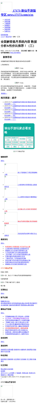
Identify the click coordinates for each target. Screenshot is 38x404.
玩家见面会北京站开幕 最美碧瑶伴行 (17, 262)
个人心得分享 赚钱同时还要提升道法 (17, 324)
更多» (2, 161)
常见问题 (7, 351)
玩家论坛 (7, 31)
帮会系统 (4, 369)
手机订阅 (13, 52)
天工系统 (30, 359)
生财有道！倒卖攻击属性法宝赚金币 (17, 332)
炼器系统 (4, 359)
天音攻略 (15, 142)
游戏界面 (30, 349)
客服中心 (4, 375)
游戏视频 (7, 27)
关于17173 (4, 373)
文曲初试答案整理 (14, 305)
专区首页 (7, 19)
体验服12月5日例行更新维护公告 (16, 264)
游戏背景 (4, 349)
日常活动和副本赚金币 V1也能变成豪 (17, 320)
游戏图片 (7, 25)
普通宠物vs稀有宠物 (27, 305)
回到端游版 (4, 35)
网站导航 (11, 375)
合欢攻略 (22, 142)
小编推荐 (7, 23)
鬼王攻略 (30, 142)
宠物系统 (10, 359)
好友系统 (10, 369)
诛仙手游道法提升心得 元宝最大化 (16, 330)
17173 (2, 36)
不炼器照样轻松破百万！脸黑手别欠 (17, 334)
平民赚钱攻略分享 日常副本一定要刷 (17, 316)
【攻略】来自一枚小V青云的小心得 (16, 322)
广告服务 (18, 373)
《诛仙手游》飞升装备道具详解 (15, 258)
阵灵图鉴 (22, 139)
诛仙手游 (9, 36)
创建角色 (23, 349)
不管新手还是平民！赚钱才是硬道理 (17, 326)
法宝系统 (17, 359)
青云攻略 (8, 142)
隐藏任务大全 (5, 301)
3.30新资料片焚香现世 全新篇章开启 (17, 248)
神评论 (18, 52)
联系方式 (32, 373)
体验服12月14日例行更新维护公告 (16, 250)
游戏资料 (7, 29)
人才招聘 (11, 373)
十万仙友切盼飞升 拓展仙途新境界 (16, 252)
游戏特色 (17, 349)
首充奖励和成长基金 (18, 303)
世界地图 (10, 349)
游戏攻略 (7, 21)
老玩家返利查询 (6, 303)
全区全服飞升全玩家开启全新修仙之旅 (17, 260)
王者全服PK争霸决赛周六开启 (15, 256)
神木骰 (27, 303)
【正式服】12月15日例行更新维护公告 (17, 254)
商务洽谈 (25, 373)
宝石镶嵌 (23, 359)
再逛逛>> (4, 93)
